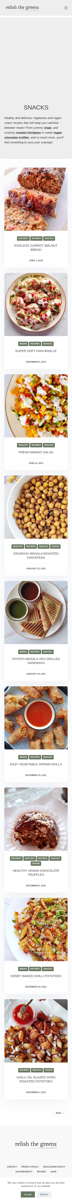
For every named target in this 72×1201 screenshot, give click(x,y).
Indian (23, 344)
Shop (53, 1171)
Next (58, 1113)
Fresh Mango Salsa (36, 452)
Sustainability (24, 1171)
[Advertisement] (36, 52)
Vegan (55, 546)
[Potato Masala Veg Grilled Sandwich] (36, 612)
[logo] (22, 8)
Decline (44, 1194)
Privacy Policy (30, 1167)
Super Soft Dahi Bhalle (36, 351)
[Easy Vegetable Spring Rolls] (36, 718)
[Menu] (66, 7)
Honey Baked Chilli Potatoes (36, 976)
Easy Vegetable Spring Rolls (36, 764)
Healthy (23, 445)
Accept (27, 1194)
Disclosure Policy (54, 1167)
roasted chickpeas (28, 132)
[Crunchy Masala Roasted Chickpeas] (36, 507)
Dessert (23, 238)
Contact (12, 1167)
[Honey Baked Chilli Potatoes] (36, 929)
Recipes (36, 238)
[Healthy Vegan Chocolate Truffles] (36, 819)
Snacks (49, 238)
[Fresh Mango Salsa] (36, 406)
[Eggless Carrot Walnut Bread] (36, 199)
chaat (47, 127)
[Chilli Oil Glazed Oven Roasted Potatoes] (36, 1031)
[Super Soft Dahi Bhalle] (36, 304)
